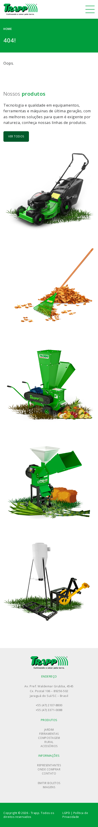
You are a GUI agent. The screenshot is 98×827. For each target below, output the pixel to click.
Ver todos (16, 136)
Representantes (49, 765)
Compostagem (49, 738)
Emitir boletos (49, 783)
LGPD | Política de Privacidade (75, 815)
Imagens (49, 787)
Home (7, 29)
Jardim (49, 730)
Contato (49, 773)
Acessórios (49, 746)
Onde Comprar (49, 769)
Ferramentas (49, 734)
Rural (49, 742)
